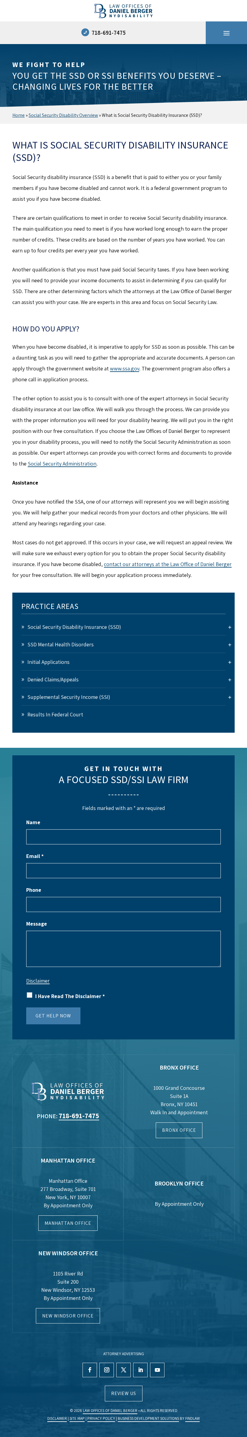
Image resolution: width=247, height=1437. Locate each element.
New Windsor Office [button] (68, 1316)
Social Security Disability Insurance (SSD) (74, 626)
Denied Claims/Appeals (53, 679)
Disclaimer (38, 980)
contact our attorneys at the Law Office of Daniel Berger (168, 564)
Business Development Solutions (148, 1418)
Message (36, 923)
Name (33, 822)
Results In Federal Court (55, 714)
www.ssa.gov (124, 368)
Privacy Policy (101, 1418)
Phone (33, 889)
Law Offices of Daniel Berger (110, 1410)
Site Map (77, 1418)
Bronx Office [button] (179, 1130)
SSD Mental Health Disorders (60, 644)
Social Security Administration (62, 463)
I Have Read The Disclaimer (70, 996)
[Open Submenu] (230, 627)
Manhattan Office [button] (68, 1223)
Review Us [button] (123, 1393)
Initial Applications (48, 661)
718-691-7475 (109, 33)
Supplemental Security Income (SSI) (68, 696)
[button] (226, 33)
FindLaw (192, 1418)
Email (35, 856)
